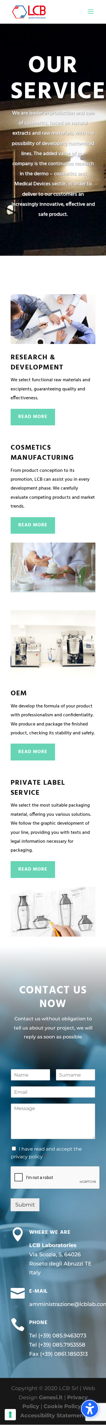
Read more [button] (32, 417)
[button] (90, 15)
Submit (25, 1205)
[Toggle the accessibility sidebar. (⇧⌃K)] (90, 1409)
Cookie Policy (62, 1406)
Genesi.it (51, 1397)
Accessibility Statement (53, 1415)
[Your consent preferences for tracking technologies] (10, 1414)
